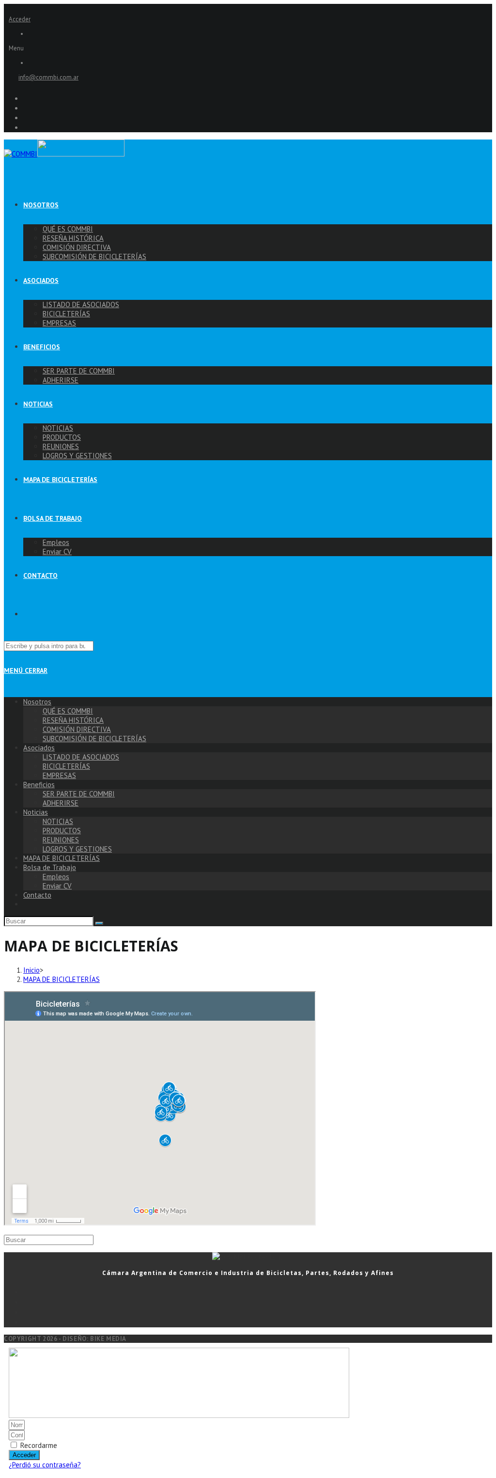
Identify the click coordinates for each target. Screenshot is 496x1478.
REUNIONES (61, 839)
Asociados (39, 747)
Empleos (56, 876)
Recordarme (37, 1445)
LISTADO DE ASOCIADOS (81, 757)
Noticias (35, 812)
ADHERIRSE (60, 803)
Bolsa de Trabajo (49, 867)
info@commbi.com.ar (48, 77)
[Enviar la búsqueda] (99, 923)
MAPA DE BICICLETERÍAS (61, 858)
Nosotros (37, 701)
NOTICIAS (58, 821)
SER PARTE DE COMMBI (79, 793)
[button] (248, 48)
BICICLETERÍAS (66, 766)
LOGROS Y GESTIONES (77, 849)
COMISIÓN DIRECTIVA (77, 729)
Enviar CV (57, 885)
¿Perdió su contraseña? (45, 1464)
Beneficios (39, 784)
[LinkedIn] (258, 1322)
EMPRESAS (59, 775)
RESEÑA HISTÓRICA (73, 720)
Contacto (37, 895)
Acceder (20, 19)
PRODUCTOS (62, 830)
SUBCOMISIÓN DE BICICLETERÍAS (94, 738)
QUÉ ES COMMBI (68, 711)
